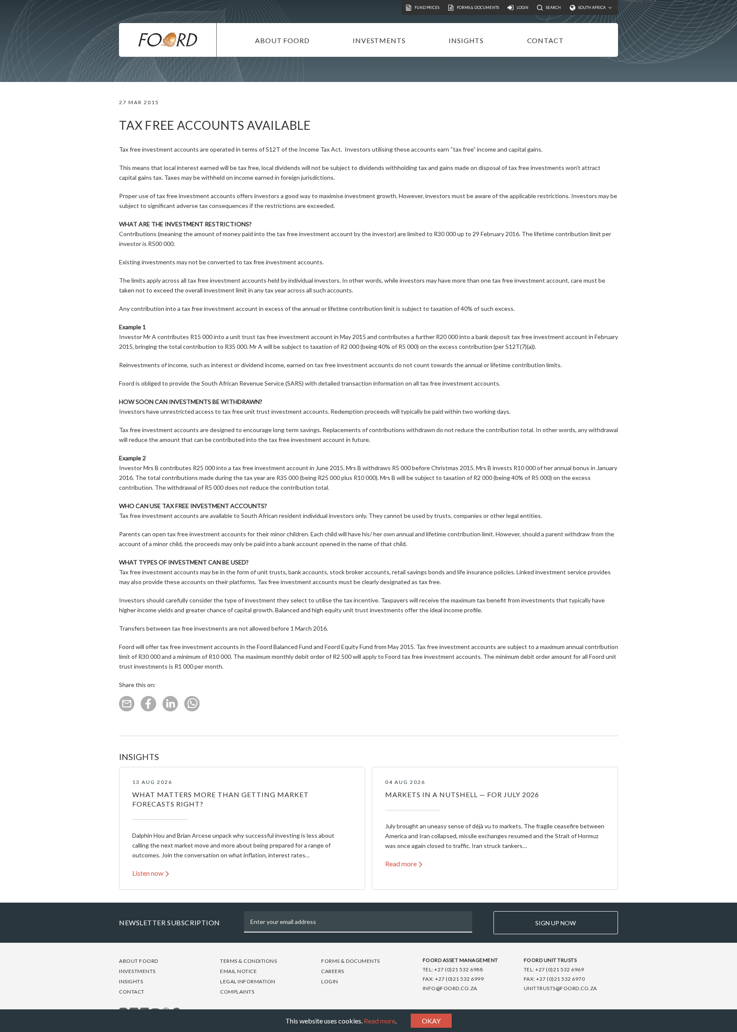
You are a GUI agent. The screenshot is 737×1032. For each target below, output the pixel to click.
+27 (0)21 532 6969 (559, 969)
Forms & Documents (350, 961)
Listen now (147, 873)
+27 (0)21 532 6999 (459, 979)
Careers (332, 971)
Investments (379, 40)
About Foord (282, 40)
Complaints (237, 991)
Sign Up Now (555, 923)
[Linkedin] (170, 709)
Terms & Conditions (248, 961)
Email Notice (238, 971)
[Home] (167, 40)
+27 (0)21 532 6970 (560, 979)
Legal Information (248, 981)
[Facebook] (148, 709)
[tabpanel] (242, 828)
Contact (545, 40)
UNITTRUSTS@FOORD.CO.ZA (560, 988)
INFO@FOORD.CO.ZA (450, 988)
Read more (379, 1021)
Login (329, 981)
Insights (466, 40)
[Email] (126, 709)
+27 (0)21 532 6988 (458, 969)
